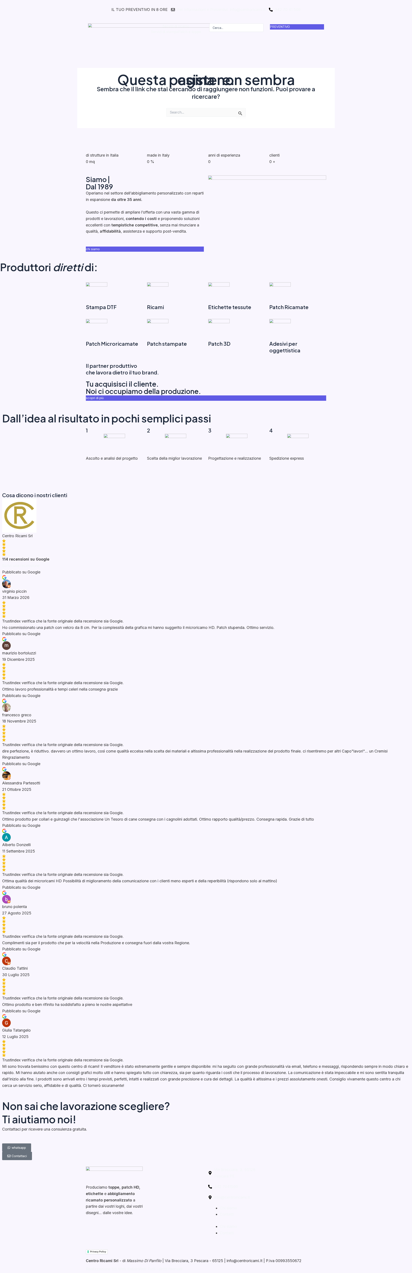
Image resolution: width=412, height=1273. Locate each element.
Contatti (227, 1214)
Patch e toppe (189, 32)
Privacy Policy (98, 1251)
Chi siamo (228, 1208)
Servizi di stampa (164, 32)
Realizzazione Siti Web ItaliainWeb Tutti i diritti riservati (134, 1269)
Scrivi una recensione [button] (21, 565)
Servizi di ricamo (175, 26)
